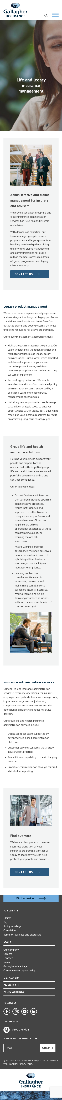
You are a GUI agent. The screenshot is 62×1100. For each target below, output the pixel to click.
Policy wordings (12, 926)
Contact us (24, 872)
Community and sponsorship (19, 970)
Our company (11, 949)
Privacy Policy (25, 1064)
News (6, 962)
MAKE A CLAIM (11, 978)
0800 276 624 (20, 1029)
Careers (7, 953)
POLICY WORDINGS (13, 992)
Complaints (10, 930)
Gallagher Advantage (15, 966)
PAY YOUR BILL (11, 985)
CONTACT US (24, 274)
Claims (7, 918)
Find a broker (25, 898)
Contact (8, 958)
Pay (5, 922)
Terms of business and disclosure (22, 934)
